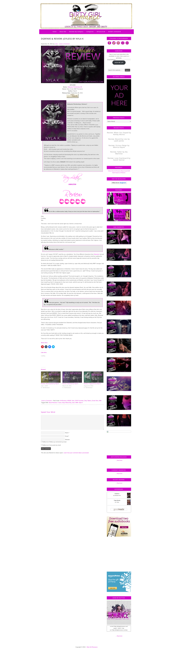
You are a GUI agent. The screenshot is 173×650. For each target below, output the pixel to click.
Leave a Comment (64, 44)
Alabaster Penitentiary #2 (75, 87)
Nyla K (81, 402)
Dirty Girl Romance (82, 11)
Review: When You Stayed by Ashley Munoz (119, 133)
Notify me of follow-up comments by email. (55, 442)
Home (54, 31)
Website (67, 439)
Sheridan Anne (118, 495)
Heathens (117, 493)
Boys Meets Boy (66, 402)
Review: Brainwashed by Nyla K (50, 383)
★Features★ (101, 31)
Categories (90, 31)
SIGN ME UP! (119, 62)
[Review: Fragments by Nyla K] (93, 377)
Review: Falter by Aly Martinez (119, 153)
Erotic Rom (95, 400)
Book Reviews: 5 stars (55, 402)
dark (73, 402)
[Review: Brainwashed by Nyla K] (51, 377)
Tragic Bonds (117, 500)
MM (100, 400)
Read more (119, 460)
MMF (76, 402)
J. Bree (117, 502)
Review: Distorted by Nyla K (70, 383)
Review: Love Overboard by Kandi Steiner (119, 159)
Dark (73, 400)
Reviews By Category (76, 31)
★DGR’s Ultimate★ (114, 31)
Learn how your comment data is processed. (76, 452)
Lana (56, 44)
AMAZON (72, 184)
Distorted (96, 254)
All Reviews (63, 400)
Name (66, 432)
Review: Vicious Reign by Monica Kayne (119, 146)
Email (66, 436)
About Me (63, 31)
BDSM (69, 400)
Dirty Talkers (87, 400)
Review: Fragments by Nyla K (92, 383)
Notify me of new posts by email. (52, 445)
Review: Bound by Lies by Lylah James (119, 140)
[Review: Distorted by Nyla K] (72, 377)
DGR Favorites (79, 400)
